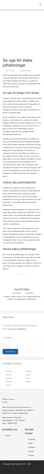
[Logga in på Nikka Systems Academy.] (33, 5)
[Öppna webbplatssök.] (29, 5)
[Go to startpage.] (8, 4)
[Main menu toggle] (40, 4)
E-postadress (8, 337)
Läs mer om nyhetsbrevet (17, 329)
